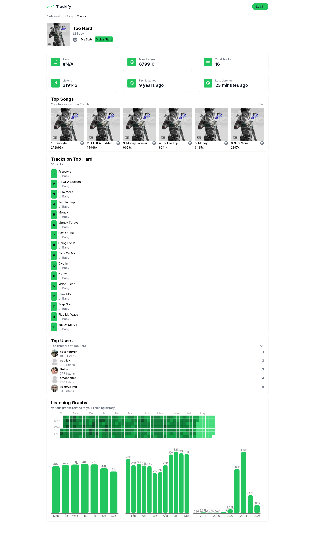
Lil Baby (68, 16)
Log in (260, 6)
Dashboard (53, 16)
